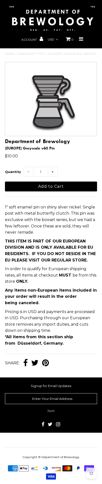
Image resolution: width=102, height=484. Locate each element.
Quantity (13, 172)
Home (9, 54)
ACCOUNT (29, 39)
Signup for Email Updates (51, 386)
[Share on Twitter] (35, 363)
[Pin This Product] (45, 363)
